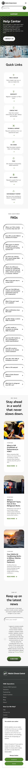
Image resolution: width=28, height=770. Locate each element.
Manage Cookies (14, 755)
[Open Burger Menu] (25, 3)
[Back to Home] (11, 3)
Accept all (14, 759)
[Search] (24, 8)
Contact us (9, 39)
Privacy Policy (19, 652)
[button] (25, 767)
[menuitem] (9, 687)
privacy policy (8, 751)
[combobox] (14, 8)
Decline (14, 763)
